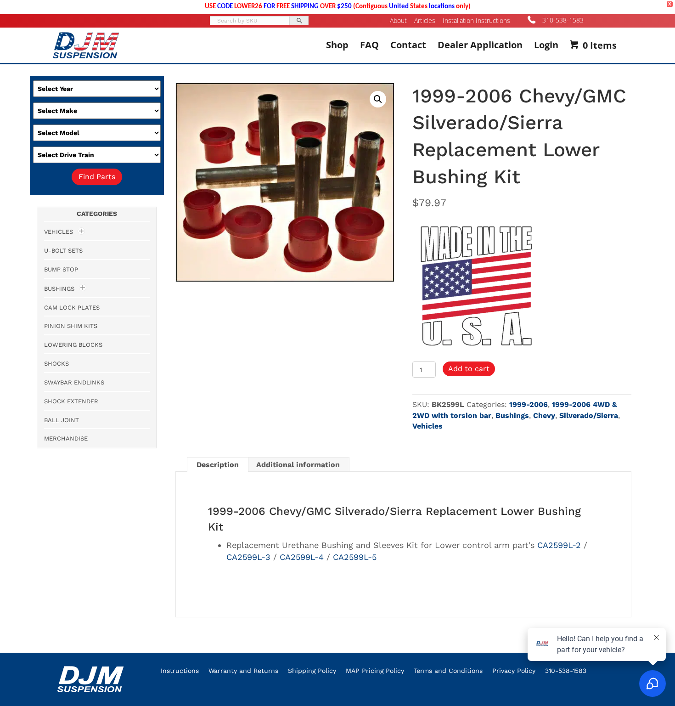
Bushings (512, 415)
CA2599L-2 (559, 545)
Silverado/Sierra (588, 415)
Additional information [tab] (298, 464)
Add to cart (468, 368)
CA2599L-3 (248, 557)
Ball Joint (61, 420)
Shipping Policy (312, 670)
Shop (337, 45)
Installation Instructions (476, 20)
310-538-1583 (563, 20)
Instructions (180, 670)
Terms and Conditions (448, 670)
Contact (408, 45)
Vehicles (427, 426)
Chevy (544, 415)
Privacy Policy (513, 670)
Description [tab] (218, 464)
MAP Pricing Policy (375, 670)
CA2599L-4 (302, 557)
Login (546, 45)
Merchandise (66, 438)
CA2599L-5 (355, 557)
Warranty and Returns (243, 670)
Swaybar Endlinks (74, 382)
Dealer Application (480, 45)
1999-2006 (528, 404)
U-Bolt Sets (63, 250)
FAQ (369, 45)
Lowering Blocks (73, 344)
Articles (424, 20)
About (398, 20)
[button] (378, 99)
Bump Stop (61, 269)
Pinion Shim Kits (70, 325)
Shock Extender (71, 401)
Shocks (56, 363)
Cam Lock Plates (72, 307)
